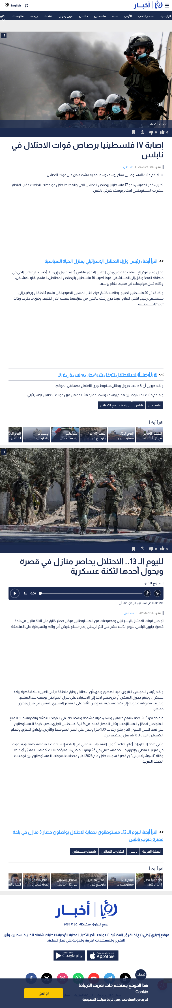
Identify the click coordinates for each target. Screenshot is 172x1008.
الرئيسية (166, 16)
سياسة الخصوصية (94, 999)
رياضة (34, 16)
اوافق (44, 993)
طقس (83, 16)
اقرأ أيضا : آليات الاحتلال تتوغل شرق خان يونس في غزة (107, 374)
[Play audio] (15, 593)
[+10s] (158, 593)
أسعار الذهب (146, 16)
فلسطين (100, 16)
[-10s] (147, 593)
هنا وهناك (18, 16)
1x (25, 593)
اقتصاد (48, 16)
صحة (115, 16)
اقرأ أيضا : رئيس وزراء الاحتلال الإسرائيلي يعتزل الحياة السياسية (101, 261)
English (16, 5)
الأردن (128, 16)
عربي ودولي (65, 16)
